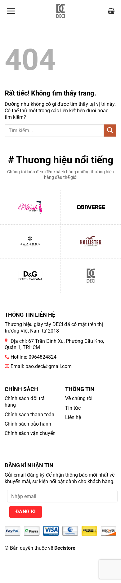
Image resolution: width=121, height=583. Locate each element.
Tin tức (73, 408)
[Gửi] (110, 130)
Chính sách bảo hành (28, 424)
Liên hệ (73, 417)
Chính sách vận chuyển (30, 433)
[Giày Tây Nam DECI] (60, 11)
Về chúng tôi (78, 398)
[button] (11, 11)
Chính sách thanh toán (29, 414)
